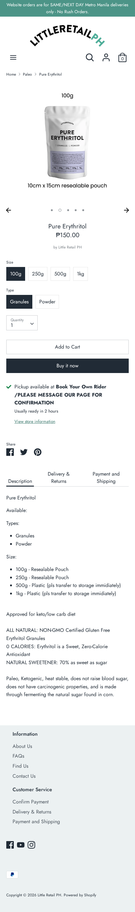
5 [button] (83, 210)
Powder (47, 301)
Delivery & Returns (59, 477)
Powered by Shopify (80, 895)
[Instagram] (31, 844)
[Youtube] (20, 844)
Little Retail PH (70, 247)
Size (9, 262)
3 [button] (68, 210)
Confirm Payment (31, 801)
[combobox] (22, 322)
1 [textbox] (12, 325)
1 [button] (52, 210)
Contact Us (24, 776)
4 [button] (76, 210)
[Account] (106, 55)
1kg (80, 273)
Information (25, 734)
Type (10, 290)
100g (15, 273)
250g (38, 273)
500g (60, 273)
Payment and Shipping (106, 477)
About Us (22, 746)
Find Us (20, 766)
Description (20, 481)
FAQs (18, 756)
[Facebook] (10, 844)
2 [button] (60, 210)
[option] (67, 143)
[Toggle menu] (13, 57)
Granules (19, 301)
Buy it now (67, 365)
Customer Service (32, 789)
